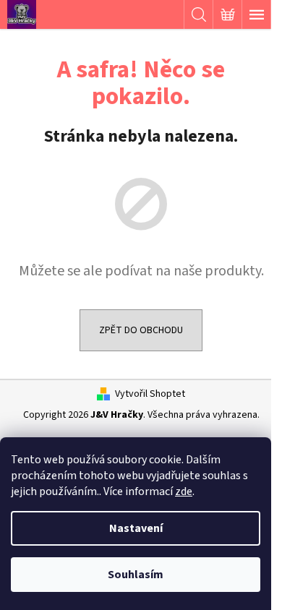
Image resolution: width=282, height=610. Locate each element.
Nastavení (136, 528)
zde (183, 491)
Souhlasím (135, 575)
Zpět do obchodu (141, 330)
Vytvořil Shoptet (150, 394)
